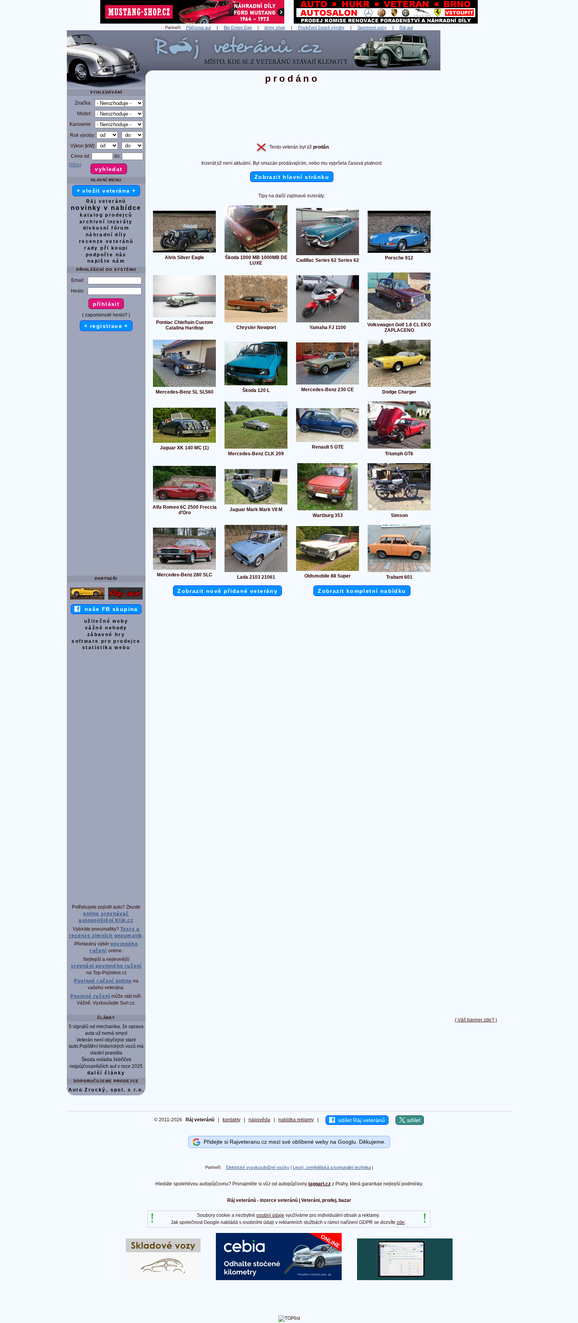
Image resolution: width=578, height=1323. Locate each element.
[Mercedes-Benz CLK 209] (256, 448)
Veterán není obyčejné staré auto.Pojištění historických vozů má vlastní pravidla (106, 1046)
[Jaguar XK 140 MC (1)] (184, 442)
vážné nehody (106, 628)
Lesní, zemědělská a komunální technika (332, 1167)
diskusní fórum (106, 228)
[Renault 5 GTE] (327, 441)
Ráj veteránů (106, 201)
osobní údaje (270, 1215)
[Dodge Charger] (399, 386)
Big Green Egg (238, 27)
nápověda (259, 1119)
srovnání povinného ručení (106, 966)
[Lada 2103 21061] (256, 571)
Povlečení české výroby (321, 27)
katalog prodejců (106, 215)
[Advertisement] (475, 148)
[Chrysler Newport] (256, 322)
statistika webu (106, 647)
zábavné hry (106, 634)
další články (106, 1073)
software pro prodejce (106, 641)
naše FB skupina (109, 609)
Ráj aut (406, 27)
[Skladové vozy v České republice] (163, 1278)
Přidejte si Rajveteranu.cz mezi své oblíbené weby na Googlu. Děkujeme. (293, 1142)
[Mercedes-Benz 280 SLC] (184, 569)
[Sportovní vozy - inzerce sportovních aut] (87, 599)
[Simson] (399, 510)
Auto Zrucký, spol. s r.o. (106, 1090)
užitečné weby (106, 621)
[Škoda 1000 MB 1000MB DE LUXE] (256, 252)
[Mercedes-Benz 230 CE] (327, 384)
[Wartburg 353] (327, 510)
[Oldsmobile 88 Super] (327, 570)
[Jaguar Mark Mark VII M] (256, 504)
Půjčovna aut (198, 27)
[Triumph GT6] (399, 448)
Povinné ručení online (103, 981)
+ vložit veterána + (106, 191)
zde (401, 1222)
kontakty (231, 1119)
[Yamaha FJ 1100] (327, 322)
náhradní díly (106, 234)
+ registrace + (106, 326)
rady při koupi (106, 248)
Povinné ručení (90, 996)
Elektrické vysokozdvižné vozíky (257, 1167)
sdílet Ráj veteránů (360, 1120)
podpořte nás (106, 255)
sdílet (412, 1120)
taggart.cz (319, 1184)
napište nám (106, 261)
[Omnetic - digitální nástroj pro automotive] (405, 1278)
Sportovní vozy (372, 27)
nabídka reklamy (296, 1119)
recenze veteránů (106, 241)
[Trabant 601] (399, 571)
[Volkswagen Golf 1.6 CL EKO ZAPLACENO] (399, 319)
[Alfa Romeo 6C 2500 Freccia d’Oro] (184, 501)
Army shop (274, 27)
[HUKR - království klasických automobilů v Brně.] (386, 22)
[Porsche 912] (399, 252)
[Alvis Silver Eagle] (184, 252)
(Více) (75, 164)
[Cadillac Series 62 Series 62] (327, 255)
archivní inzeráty (106, 221)
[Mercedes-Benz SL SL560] (184, 386)
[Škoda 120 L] (256, 385)
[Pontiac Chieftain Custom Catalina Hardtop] (184, 317)
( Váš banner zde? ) (476, 1020)
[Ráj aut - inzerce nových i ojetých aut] (125, 599)
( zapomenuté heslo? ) (106, 315)
